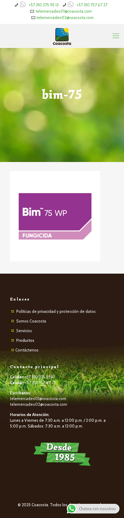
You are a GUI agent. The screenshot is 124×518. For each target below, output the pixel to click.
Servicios (24, 330)
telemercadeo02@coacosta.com (65, 17)
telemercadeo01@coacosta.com (64, 11)
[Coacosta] (62, 36)
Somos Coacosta (31, 321)
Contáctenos (27, 350)
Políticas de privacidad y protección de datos (56, 311)
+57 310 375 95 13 (44, 4)
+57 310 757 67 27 (91, 4)
